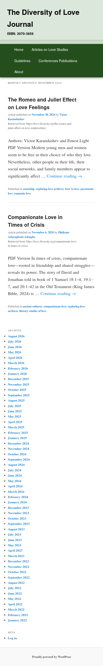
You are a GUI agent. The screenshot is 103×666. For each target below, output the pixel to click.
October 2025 (17, 389)
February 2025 (18, 432)
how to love (72, 189)
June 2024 (15, 475)
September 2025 (19, 395)
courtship (28, 189)
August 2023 (16, 529)
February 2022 (18, 614)
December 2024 (18, 443)
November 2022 (18, 566)
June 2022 (15, 593)
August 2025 (16, 400)
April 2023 (15, 550)
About (18, 71)
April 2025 (15, 421)
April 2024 (15, 486)
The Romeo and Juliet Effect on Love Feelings (42, 103)
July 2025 (14, 405)
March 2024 (16, 491)
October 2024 (17, 454)
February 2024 (18, 496)
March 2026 (16, 362)
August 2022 (16, 582)
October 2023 (17, 518)
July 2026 (14, 341)
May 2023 (14, 545)
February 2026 (18, 368)
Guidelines (22, 60)
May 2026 (14, 352)
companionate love (55, 306)
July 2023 (14, 534)
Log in (12, 638)
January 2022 (17, 620)
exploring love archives (50, 189)
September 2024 (19, 459)
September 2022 (19, 577)
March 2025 (16, 427)
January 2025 (17, 437)
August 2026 (16, 336)
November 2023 (18, 512)
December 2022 (18, 561)
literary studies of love (32, 311)
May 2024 (14, 480)
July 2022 (14, 587)
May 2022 (14, 598)
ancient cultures (32, 306)
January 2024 (17, 502)
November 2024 (18, 448)
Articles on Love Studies (50, 49)
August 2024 (16, 464)
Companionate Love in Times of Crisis (35, 220)
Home (18, 49)
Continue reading (64, 176)
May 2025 (14, 416)
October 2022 (17, 571)
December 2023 (18, 507)
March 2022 (16, 609)
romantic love (22, 193)
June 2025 (15, 411)
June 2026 (15, 346)
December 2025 (18, 378)
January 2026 (17, 373)
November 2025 (18, 384)
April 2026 (15, 357)
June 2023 (15, 539)
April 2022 (15, 604)
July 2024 (14, 470)
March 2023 (16, 555)
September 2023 (19, 523)
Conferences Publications (58, 60)
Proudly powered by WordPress (51, 657)
